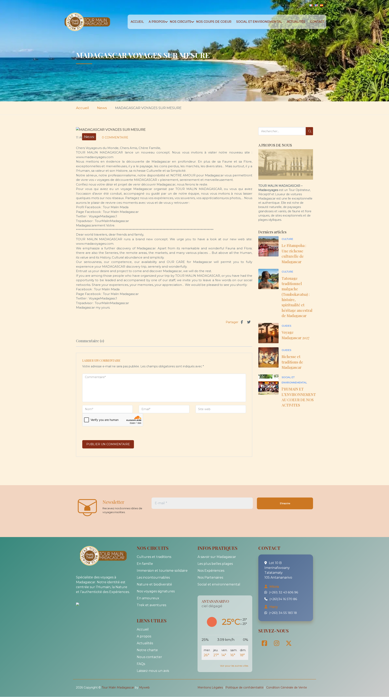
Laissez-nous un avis (153, 671)
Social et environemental (259, 22)
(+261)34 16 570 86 (283, 599)
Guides (286, 325)
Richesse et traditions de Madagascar (292, 362)
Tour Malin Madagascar (118, 687)
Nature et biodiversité (154, 584)
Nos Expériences (211, 571)
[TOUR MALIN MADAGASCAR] (86, 604)
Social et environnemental (219, 584)
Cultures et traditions (154, 557)
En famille (145, 564)
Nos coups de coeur (213, 22)
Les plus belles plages (215, 564)
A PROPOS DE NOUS (275, 145)
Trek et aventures (151, 605)
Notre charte (147, 650)
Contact (317, 22)
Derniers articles (272, 232)
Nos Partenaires (210, 577)
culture (287, 238)
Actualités (296, 22)
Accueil (137, 22)
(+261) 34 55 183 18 (283, 613)
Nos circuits (180, 22)
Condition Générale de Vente (286, 687)
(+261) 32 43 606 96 (283, 592)
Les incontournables (153, 577)
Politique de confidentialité (244, 687)
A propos (157, 22)
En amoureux (148, 598)
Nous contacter (149, 657)
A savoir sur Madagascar (217, 557)
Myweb (144, 687)
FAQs (141, 664)
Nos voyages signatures (156, 591)
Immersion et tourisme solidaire (162, 571)
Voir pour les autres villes (234, 665)
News (102, 108)
